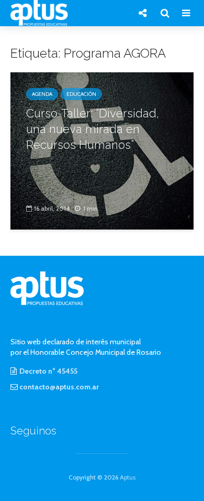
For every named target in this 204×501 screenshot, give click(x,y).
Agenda (42, 94)
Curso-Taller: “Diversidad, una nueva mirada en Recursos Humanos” (92, 128)
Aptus (127, 477)
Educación (81, 94)
